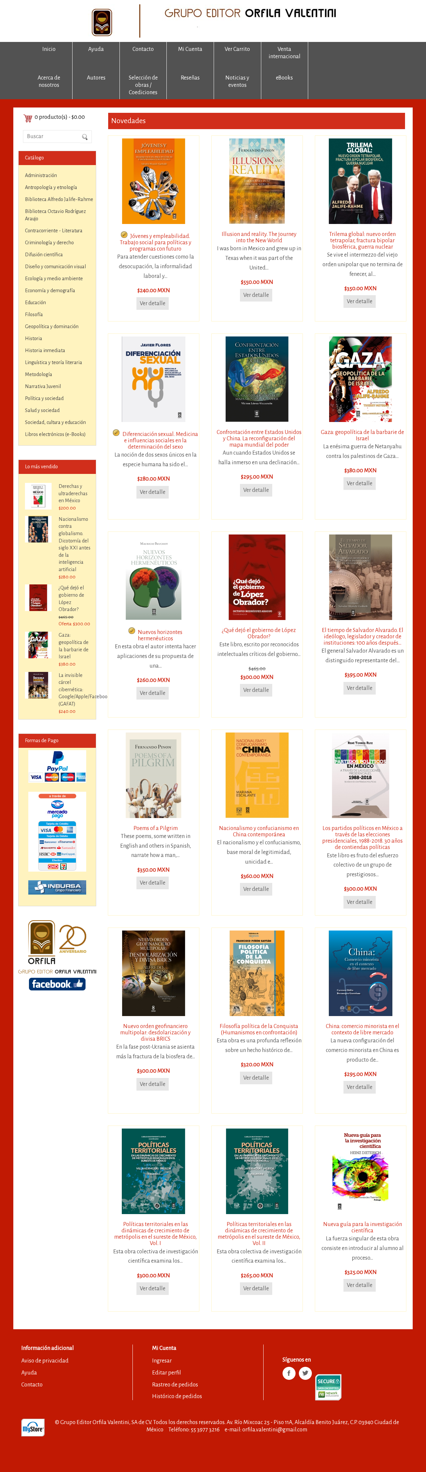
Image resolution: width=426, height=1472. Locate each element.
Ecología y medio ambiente (54, 278)
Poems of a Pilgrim (155, 828)
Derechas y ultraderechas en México (73, 493)
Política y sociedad (44, 398)
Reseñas (190, 78)
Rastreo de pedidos (175, 1385)
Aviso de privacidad (45, 1361)
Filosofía (34, 314)
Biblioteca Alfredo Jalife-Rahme (59, 199)
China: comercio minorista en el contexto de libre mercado (362, 1029)
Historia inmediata (45, 350)
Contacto (143, 49)
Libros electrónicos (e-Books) (55, 434)
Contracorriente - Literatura (54, 230)
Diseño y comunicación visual (55, 266)
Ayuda (96, 49)
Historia (33, 338)
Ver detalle (152, 304)
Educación (35, 302)
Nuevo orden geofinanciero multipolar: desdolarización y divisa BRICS (155, 1032)
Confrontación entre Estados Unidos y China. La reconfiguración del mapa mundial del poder (259, 438)
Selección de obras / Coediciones (143, 85)
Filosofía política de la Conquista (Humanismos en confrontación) (259, 1029)
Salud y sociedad (42, 410)
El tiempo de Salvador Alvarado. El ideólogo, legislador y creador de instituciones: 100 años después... (362, 636)
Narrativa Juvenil (43, 386)
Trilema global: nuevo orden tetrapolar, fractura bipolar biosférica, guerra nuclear (362, 240)
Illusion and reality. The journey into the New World (259, 237)
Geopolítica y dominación (52, 326)
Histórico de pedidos (177, 1396)
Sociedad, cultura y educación (55, 422)
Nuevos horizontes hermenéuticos (160, 635)
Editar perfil (166, 1373)
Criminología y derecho (49, 242)
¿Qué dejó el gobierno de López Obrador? (259, 633)
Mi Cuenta (190, 49)
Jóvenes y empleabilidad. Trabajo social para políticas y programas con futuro (155, 242)
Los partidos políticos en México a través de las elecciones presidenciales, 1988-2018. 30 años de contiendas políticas (362, 838)
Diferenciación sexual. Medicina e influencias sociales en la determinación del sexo (160, 440)
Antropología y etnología (51, 187)
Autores (96, 78)
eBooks (284, 78)
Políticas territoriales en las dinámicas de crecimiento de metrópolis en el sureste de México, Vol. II (259, 1234)
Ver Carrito (237, 49)
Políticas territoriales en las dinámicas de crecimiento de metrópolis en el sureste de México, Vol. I (155, 1234)
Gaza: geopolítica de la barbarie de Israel (362, 435)
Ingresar (162, 1361)
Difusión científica (44, 254)
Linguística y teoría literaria (53, 362)
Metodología (38, 374)
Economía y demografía (50, 290)
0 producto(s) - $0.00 (60, 117)
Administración (41, 175)
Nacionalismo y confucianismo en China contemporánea (259, 831)
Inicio (49, 49)
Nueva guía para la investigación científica (362, 1227)
